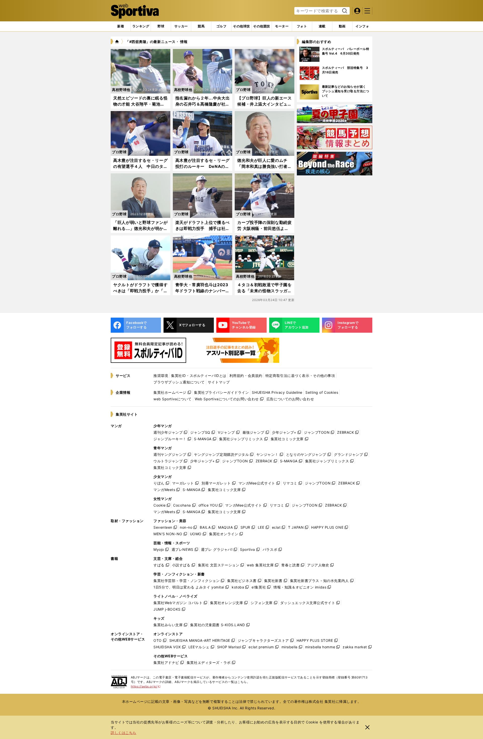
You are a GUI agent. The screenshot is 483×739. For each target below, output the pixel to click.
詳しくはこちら (123, 732)
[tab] (161, 26)
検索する (344, 11)
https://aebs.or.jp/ (146, 686)
